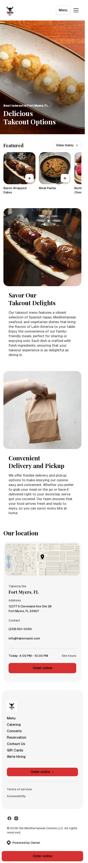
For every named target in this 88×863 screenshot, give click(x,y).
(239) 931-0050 (20, 630)
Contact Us (16, 744)
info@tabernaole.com (24, 639)
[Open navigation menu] (76, 10)
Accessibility (16, 796)
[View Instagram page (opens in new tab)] (16, 818)
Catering (14, 724)
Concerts (14, 731)
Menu (63, 10)
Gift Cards (15, 750)
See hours (69, 656)
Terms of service (19, 789)
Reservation (16, 737)
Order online (42, 668)
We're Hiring (16, 756)
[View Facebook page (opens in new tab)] (9, 818)
